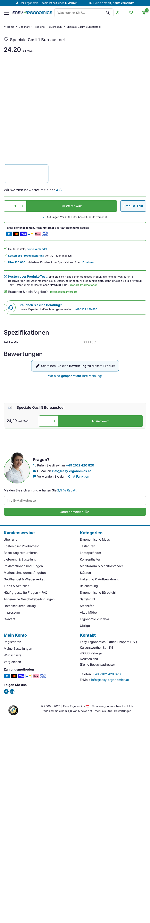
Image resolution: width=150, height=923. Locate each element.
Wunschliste (12, 655)
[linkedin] (12, 691)
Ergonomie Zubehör (94, 619)
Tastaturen (87, 546)
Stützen (85, 573)
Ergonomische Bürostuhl (98, 592)
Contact (9, 619)
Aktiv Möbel (88, 612)
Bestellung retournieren (21, 553)
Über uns (10, 539)
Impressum (12, 612)
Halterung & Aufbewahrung (100, 579)
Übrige (85, 626)
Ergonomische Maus (95, 539)
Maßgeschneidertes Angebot (25, 573)
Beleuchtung (89, 586)
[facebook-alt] (6, 691)
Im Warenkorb (72, 206)
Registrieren (12, 642)
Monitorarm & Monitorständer (101, 566)
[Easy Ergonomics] (32, 13)
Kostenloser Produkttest (21, 546)
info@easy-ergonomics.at (71, 471)
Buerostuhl (55, 26)
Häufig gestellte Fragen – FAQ (25, 592)
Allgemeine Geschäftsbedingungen (29, 599)
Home (10, 26)
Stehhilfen (87, 606)
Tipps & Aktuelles (16, 586)
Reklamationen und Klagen (23, 566)
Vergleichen (12, 662)
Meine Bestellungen (18, 648)
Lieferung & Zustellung (20, 559)
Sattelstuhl (87, 599)
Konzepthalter (90, 559)
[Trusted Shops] (13, 716)
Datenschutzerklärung (20, 606)
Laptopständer (90, 553)
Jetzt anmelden (75, 511)
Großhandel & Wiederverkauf (25, 579)
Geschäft (24, 26)
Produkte (39, 26)
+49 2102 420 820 (85, 309)
